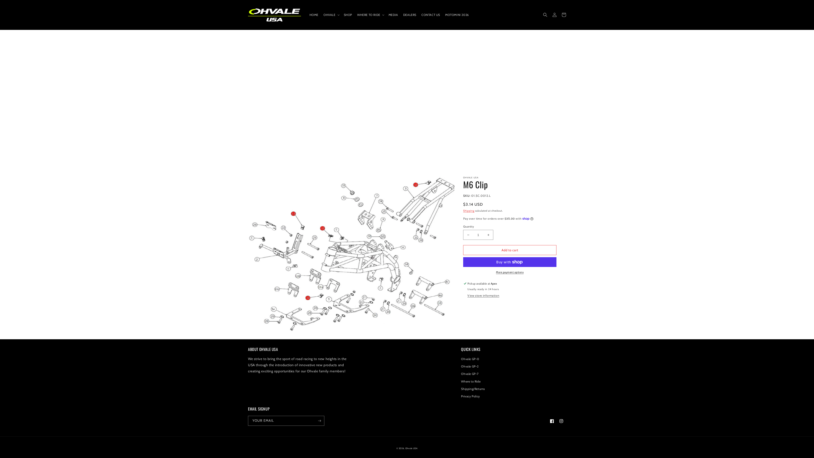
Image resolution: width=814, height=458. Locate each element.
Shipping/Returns (473, 389)
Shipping (468, 210)
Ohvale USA (411, 448)
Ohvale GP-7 (470, 374)
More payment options (510, 272)
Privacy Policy (470, 396)
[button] (331, 14)
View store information (483, 295)
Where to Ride (471, 381)
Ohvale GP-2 (470, 366)
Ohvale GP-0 (470, 359)
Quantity (468, 226)
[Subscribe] (319, 421)
